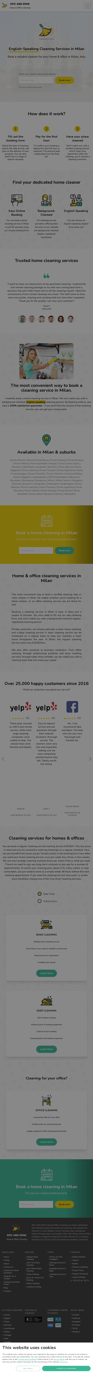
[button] (28, 1369)
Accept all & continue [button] (66, 1368)
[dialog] (46, 1359)
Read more (64, 1362)
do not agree (59, 1359)
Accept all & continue (27, 1359)
